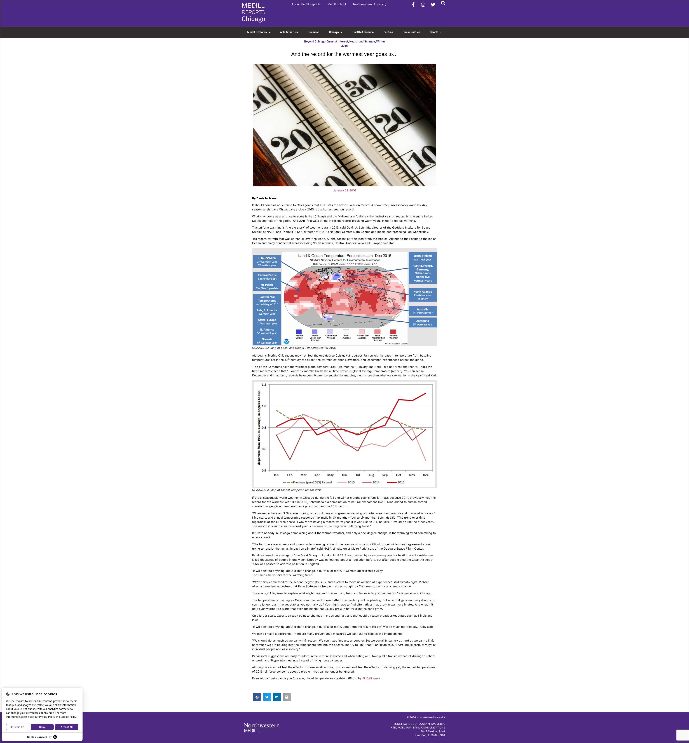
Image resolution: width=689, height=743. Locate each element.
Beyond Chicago (314, 41)
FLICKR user (370, 678)
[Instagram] (423, 4)
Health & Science (363, 32)
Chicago (334, 32)
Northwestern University (369, 4)
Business (313, 32)
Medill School (337, 4)
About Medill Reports (306, 4)
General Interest (337, 41)
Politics (388, 32)
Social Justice (411, 32)
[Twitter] (432, 4)
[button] (443, 3)
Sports (434, 32)
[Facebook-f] (413, 4)
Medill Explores (257, 32)
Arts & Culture (289, 32)
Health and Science (362, 41)
